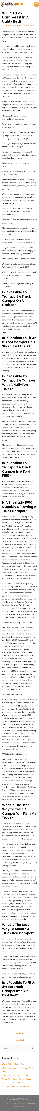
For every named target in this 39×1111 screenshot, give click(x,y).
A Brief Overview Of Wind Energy (15, 1075)
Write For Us (21, 1103)
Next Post (20, 1040)
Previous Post (19, 1033)
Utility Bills (6, 25)
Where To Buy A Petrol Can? (13, 1064)
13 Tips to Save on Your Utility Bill (15, 1086)
